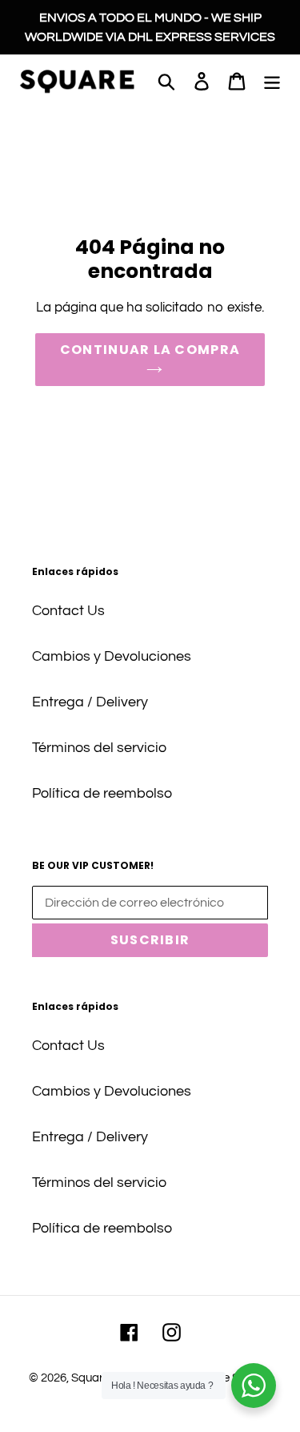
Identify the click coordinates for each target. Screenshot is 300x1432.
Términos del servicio (99, 747)
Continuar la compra (150, 349)
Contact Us (68, 610)
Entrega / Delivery (90, 702)
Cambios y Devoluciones (111, 656)
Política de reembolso (102, 793)
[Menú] (272, 80)
